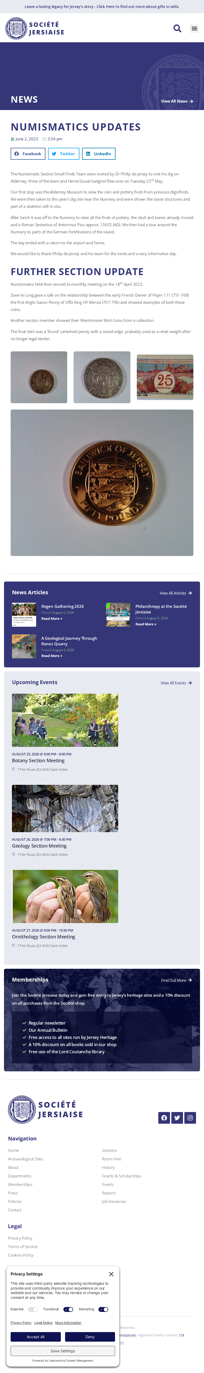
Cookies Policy (20, 1255)
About (13, 1167)
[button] (194, 28)
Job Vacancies (114, 1201)
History (108, 1167)
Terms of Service (22, 1246)
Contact (15, 1209)
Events (108, 1184)
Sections (109, 1150)
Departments (19, 1175)
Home (13, 1150)
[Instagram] (190, 1118)
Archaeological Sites (25, 1158)
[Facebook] (164, 1118)
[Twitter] (177, 1118)
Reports (109, 1192)
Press (13, 1192)
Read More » (51, 618)
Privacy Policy (20, 1238)
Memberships (20, 1184)
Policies (14, 1201)
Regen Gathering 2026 (62, 606)
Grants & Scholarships (121, 1175)
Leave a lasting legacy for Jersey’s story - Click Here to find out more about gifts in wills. (102, 6)
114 (181, 1335)
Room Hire (111, 1158)
